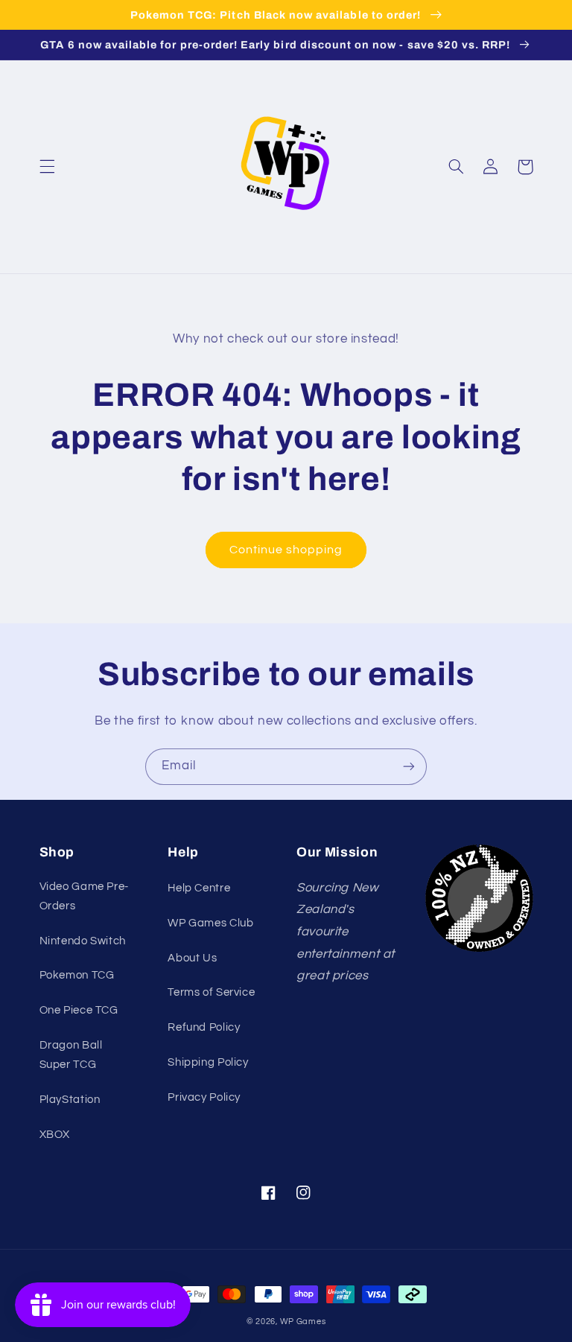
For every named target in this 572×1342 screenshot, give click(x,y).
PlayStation (70, 1099)
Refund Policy (204, 1027)
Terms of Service (211, 992)
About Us (192, 958)
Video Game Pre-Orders (84, 896)
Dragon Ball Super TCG (71, 1055)
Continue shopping (286, 550)
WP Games (303, 1321)
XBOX (55, 1134)
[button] (47, 167)
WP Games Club (210, 923)
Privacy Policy (204, 1097)
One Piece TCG (78, 1010)
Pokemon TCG (77, 975)
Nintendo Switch (82, 941)
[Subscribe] (409, 766)
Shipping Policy (208, 1062)
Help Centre (199, 888)
